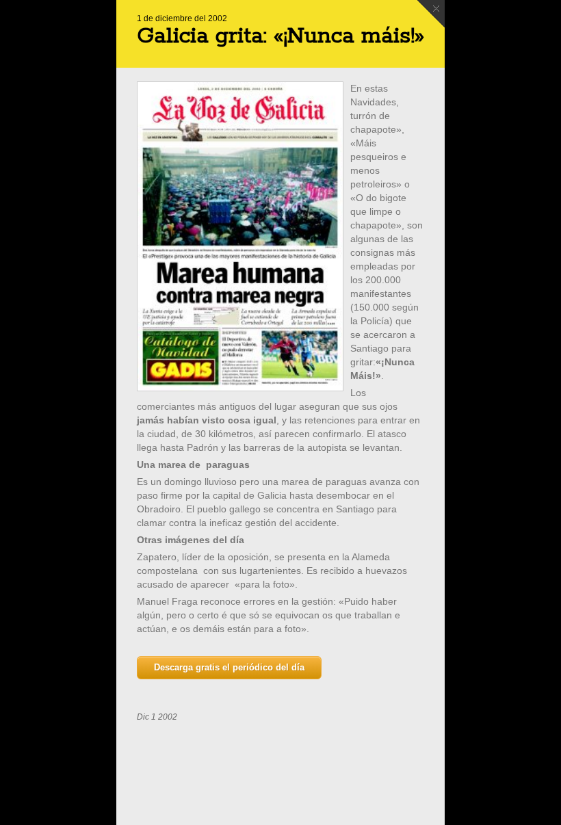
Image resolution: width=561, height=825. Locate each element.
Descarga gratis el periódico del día (229, 667)
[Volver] (431, 13)
